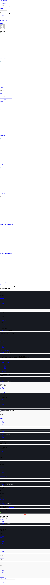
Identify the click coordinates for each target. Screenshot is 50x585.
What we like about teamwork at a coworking (6, 98)
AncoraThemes (2, 308)
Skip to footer (5, 0)
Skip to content (2, 0)
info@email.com (4, 371)
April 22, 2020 (3, 135)
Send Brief (1, 23)
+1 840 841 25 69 (2, 298)
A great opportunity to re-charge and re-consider (6, 282)
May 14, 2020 (4, 58)
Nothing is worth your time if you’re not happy (6, 253)
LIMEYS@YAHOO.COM (3, 20)
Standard (1, 58)
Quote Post (1, 101)
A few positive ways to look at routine (5, 107)
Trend (0, 135)
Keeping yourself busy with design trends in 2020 (6, 224)
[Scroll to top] (0, 584)
